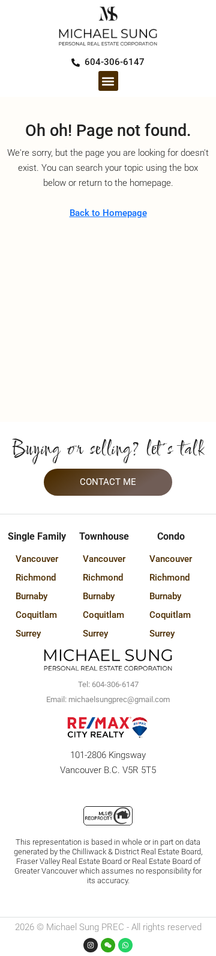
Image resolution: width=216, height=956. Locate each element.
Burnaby (31, 596)
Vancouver (37, 559)
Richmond (36, 577)
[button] (108, 81)
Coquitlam (36, 614)
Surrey (28, 633)
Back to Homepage (108, 213)
